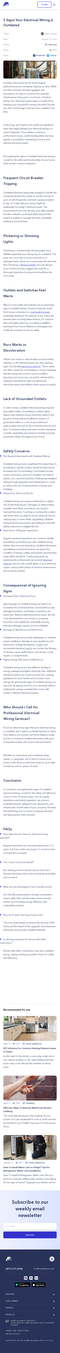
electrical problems (31, 366)
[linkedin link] (36, 1278)
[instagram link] (31, 1278)
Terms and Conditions (17, 1331)
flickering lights (28, 264)
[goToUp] (51, 1258)
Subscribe (30, 1235)
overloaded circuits (40, 312)
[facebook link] (25, 1278)
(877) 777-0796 (14, 1268)
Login (44, 4)
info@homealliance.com (43, 1268)
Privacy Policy (13, 1334)
